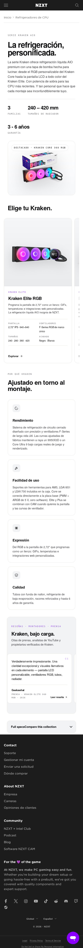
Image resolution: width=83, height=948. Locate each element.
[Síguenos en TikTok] (46, 901)
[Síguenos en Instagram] (26, 901)
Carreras (10, 801)
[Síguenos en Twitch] (76, 901)
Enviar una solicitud (19, 766)
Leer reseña (57, 697)
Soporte (10, 753)
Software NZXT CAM (19, 849)
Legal (24, 940)
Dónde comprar (16, 773)
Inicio (7, 17)
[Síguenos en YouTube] (36, 901)
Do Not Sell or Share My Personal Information (42, 946)
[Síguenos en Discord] (66, 901)
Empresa (10, 794)
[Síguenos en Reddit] (56, 901)
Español (48, 918)
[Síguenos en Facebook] (6, 901)
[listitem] (38, 290)
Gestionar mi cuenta (19, 759)
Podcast (10, 835)
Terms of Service (53, 940)
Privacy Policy (36, 940)
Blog (7, 842)
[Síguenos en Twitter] (16, 901)
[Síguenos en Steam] (6, 907)
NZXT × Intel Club (17, 828)
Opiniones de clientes (20, 807)
